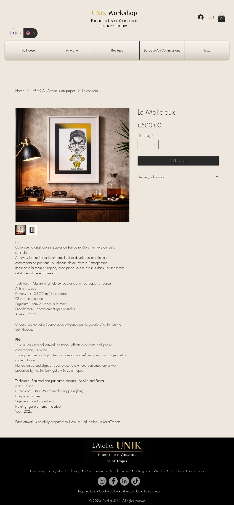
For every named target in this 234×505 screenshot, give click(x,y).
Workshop (122, 13)
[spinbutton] (148, 144)
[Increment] (155, 144)
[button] (221, 17)
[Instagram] (102, 481)
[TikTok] (135, 481)
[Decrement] (141, 144)
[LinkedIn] (124, 481)
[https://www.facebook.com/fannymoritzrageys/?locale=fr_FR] (113, 481)
